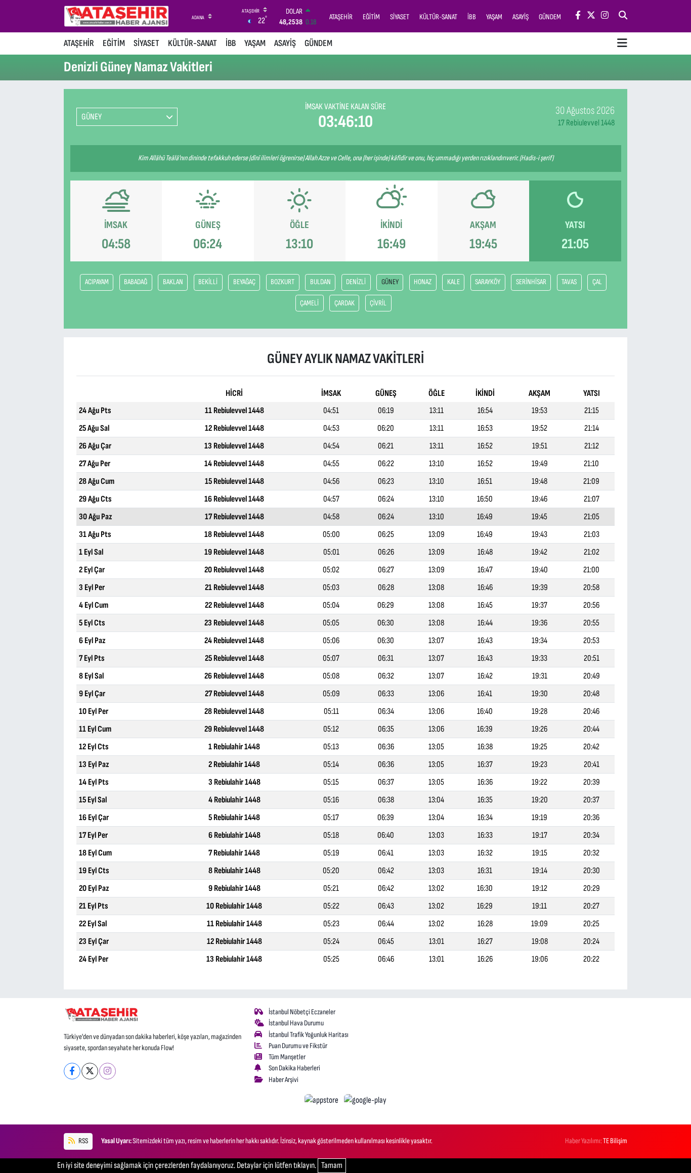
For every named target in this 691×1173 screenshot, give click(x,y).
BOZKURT (282, 282)
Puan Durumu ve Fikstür (298, 1046)
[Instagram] (107, 1071)
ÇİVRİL (378, 303)
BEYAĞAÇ (244, 282)
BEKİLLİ (208, 282)
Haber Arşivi (283, 1079)
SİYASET (146, 43)
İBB (231, 43)
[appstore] (322, 1100)
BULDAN (320, 282)
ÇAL (597, 282)
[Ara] (623, 16)
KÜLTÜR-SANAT (192, 43)
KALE (453, 282)
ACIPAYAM (97, 282)
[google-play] (365, 1100)
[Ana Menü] (622, 43)
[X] (89, 1071)
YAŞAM (255, 43)
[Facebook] (72, 1071)
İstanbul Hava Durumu (296, 1023)
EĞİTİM (114, 43)
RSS (82, 1141)
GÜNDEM (318, 43)
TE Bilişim (615, 1141)
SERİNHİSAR (531, 282)
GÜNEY (390, 282)
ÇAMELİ (309, 303)
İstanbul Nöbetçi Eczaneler (302, 1012)
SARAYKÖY (487, 282)
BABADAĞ (135, 282)
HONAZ (422, 282)
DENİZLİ (356, 282)
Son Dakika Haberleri (294, 1068)
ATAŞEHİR (79, 43)
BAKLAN (173, 282)
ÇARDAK (344, 303)
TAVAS (569, 282)
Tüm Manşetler (287, 1057)
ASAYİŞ (285, 43)
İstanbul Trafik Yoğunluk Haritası (309, 1034)
